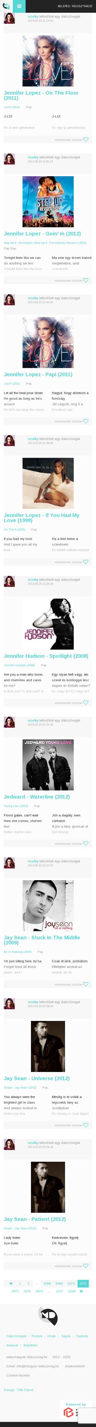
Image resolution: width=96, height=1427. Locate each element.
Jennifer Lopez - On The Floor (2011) (41, 95)
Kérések (12, 1345)
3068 (47, 1283)
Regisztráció (82, 6)
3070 (71, 1283)
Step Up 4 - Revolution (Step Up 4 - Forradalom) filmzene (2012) (45, 242)
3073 (27, 1291)
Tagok (66, 1336)
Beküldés (31, 1345)
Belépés (64, 6)
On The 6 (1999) (14, 529)
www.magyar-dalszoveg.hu (26, 1357)
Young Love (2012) (16, 805)
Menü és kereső (19, 6)
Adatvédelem (75, 1366)
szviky (33, 16)
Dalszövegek (16, 1336)
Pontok (37, 1336)
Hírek (52, 1336)
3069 (59, 1283)
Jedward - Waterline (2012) (37, 797)
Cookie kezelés (18, 1375)
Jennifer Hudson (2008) (19, 665)
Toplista (82, 1336)
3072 (15, 1291)
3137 (59, 1291)
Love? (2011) (12, 107)
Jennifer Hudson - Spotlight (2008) (46, 656)
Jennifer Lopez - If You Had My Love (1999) (41, 517)
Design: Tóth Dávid (18, 1390)
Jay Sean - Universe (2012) (37, 1078)
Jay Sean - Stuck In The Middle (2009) (42, 940)
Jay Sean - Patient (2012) (35, 1219)
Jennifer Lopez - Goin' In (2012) (42, 233)
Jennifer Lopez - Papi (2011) (38, 374)
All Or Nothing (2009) (17, 951)
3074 (39, 1291)
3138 (71, 1291)
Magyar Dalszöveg (6, 6)
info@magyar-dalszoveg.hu (38, 1366)
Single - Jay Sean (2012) (20, 1087)
